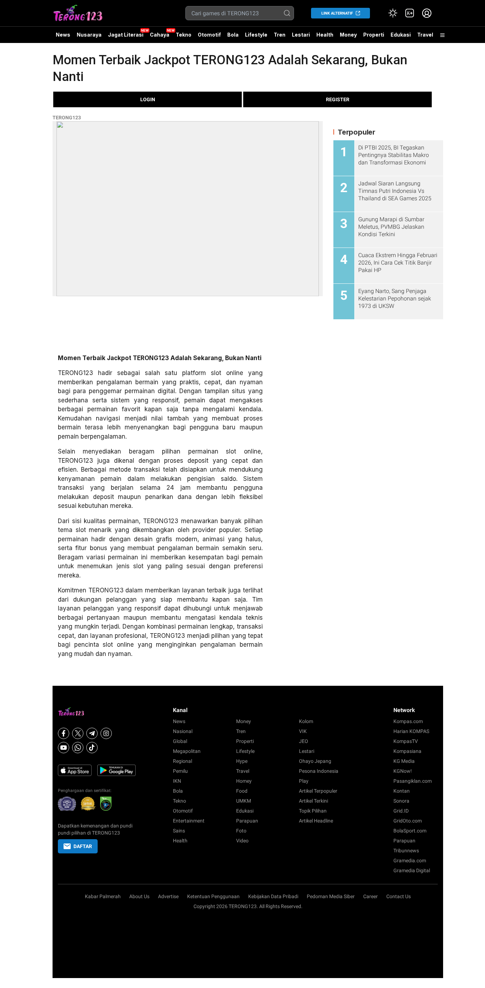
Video (242, 840)
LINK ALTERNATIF (337, 13)
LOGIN (147, 99)
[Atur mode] (392, 13)
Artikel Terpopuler (318, 791)
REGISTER (337, 99)
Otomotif (209, 35)
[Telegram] (92, 733)
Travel (425, 35)
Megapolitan (187, 751)
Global (180, 741)
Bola (233, 35)
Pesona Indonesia (318, 771)
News (63, 35)
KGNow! (402, 771)
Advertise (168, 896)
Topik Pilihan (313, 811)
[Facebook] (63, 733)
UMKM (243, 801)
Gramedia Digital (411, 870)
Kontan (401, 791)
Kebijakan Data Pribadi (273, 896)
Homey (244, 781)
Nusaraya (89, 35)
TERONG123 (67, 117)
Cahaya (159, 35)
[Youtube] (63, 747)
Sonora (401, 801)
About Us (139, 896)
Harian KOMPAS (411, 731)
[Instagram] (106, 733)
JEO (303, 741)
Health (324, 35)
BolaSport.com (409, 831)
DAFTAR (82, 846)
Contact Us (398, 896)
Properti (373, 35)
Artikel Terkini (313, 801)
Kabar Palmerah (103, 896)
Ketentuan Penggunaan (213, 896)
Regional (182, 761)
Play (304, 781)
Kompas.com (408, 721)
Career (370, 896)
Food (241, 791)
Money (348, 35)
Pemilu (180, 771)
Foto (241, 831)
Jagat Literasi (125, 35)
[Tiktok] (92, 747)
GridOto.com (407, 821)
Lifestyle (256, 35)
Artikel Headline (316, 821)
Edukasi (401, 35)
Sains (179, 831)
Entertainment (189, 821)
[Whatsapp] (77, 747)
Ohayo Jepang (315, 761)
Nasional (182, 731)
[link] (409, 13)
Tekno (183, 35)
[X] (77, 733)
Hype (241, 761)
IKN (177, 781)
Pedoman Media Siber (331, 896)
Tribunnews (406, 850)
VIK (303, 731)
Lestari (301, 37)
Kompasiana (407, 751)
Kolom (306, 721)
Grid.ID (401, 811)
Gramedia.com (409, 860)
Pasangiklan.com (412, 781)
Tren (279, 35)
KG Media (404, 761)
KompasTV (405, 741)
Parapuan (247, 821)
